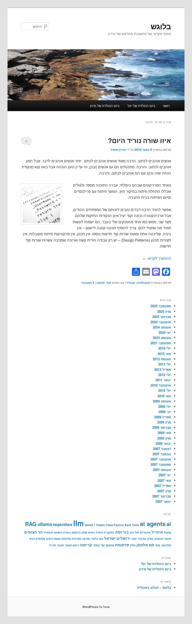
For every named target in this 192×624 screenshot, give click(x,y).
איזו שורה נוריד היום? (139, 140)
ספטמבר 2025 (160, 306)
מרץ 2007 (164, 490)
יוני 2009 (164, 411)
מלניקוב (166, 545)
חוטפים (159, 538)
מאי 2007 (164, 480)
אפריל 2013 (162, 369)
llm (78, 523)
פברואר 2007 (161, 496)
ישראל (110, 538)
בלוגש (161, 26)
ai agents (153, 524)
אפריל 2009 (162, 416)
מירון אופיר (118, 149)
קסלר (96, 545)
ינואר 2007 (163, 501)
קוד (108, 282)
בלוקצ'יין (109, 532)
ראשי (166, 105)
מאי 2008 (164, 432)
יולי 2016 (164, 348)
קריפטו (86, 545)
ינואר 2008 (163, 443)
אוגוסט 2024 (162, 327)
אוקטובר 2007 (160, 459)
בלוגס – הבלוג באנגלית (154, 587)
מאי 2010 (164, 396)
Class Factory (115, 525)
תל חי (52, 545)
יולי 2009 (164, 406)
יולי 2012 (164, 374)
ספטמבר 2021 (160, 342)
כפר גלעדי (97, 538)
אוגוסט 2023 (162, 337)
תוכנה (100, 282)
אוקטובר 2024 (160, 322)
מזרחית (76, 538)
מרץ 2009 (164, 422)
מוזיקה (86, 538)
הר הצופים (33, 532)
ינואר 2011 (163, 380)
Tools (167, 532)
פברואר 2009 (161, 427)
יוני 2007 (164, 474)
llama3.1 (90, 525)
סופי (157, 545)
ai (168, 524)
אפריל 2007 (162, 485)
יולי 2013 (164, 364)
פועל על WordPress (96, 606)
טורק (150, 538)
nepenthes (62, 524)
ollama (45, 524)
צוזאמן (110, 545)
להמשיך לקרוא (157, 258)
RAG (30, 524)
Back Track (132, 525)
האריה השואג (62, 532)
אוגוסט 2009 (162, 401)
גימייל (99, 532)
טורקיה (142, 538)
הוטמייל (48, 532)
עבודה (130, 282)
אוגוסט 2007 (162, 469)
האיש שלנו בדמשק (83, 532)
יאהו (134, 538)
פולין (133, 545)
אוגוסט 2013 (162, 358)
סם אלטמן (145, 545)
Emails (100, 525)
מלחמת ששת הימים (58, 538)
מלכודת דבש (37, 538)
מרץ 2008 (164, 438)
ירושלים (123, 538)
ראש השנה (72, 545)
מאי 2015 (164, 353)
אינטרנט (145, 532)
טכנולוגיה (143, 282)
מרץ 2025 (164, 311)
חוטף (167, 538)
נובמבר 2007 (161, 454)
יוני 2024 (164, 332)
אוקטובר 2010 (160, 385)
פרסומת (122, 545)
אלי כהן (134, 532)
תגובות (88, 282)
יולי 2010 (164, 390)
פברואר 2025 (161, 316)
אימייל (157, 532)
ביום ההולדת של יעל (141, 105)
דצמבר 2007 (162, 448)
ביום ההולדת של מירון (105, 105)
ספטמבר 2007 (160, 464)
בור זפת (122, 532)
